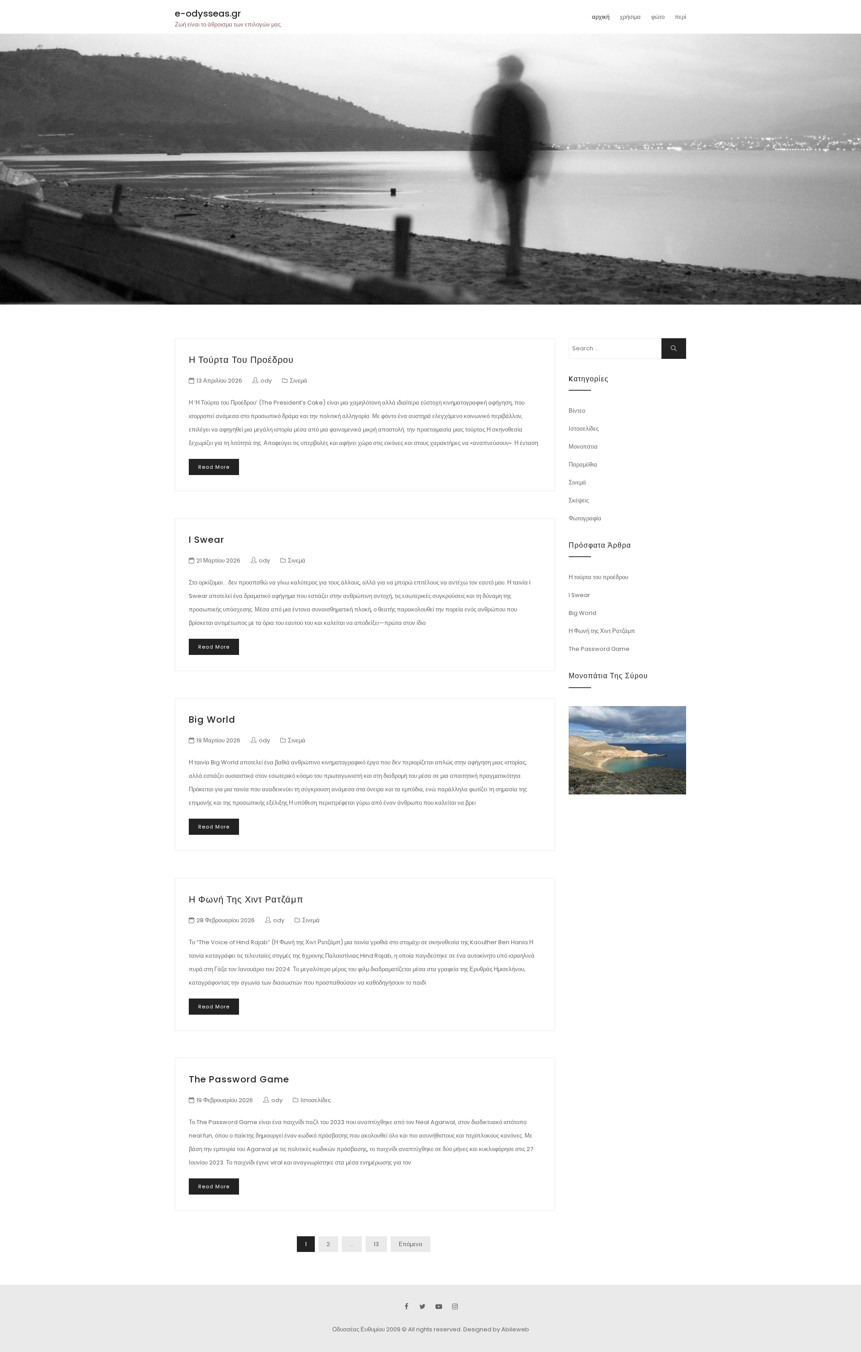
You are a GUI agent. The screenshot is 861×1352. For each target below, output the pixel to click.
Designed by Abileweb (496, 1329)
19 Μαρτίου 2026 (218, 740)
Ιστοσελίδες (315, 1100)
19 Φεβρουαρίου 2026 (224, 1100)
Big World (212, 719)
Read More (214, 467)
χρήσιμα (630, 17)
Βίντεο (577, 410)
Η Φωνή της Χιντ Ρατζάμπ (246, 899)
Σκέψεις (579, 500)
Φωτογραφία (585, 518)
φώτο (658, 17)
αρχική (600, 17)
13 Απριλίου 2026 (219, 380)
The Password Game (239, 1079)
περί (680, 17)
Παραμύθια (583, 464)
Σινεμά (298, 380)
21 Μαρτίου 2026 (218, 560)
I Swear (206, 539)
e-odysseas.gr (208, 13)
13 (376, 1244)
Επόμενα (410, 1244)
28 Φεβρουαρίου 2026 (225, 920)
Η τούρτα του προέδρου (241, 359)
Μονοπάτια (583, 446)
